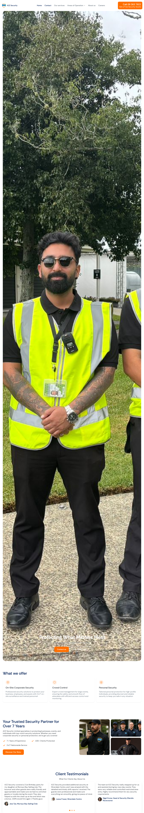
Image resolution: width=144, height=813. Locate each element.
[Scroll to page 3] (74, 810)
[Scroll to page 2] (72, 810)
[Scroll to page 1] (69, 810)
